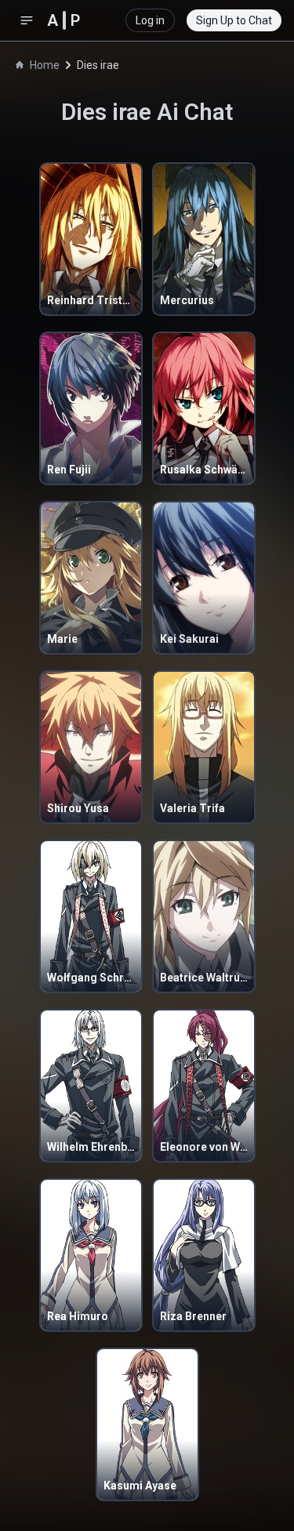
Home (45, 65)
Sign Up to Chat (234, 20)
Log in (150, 20)
